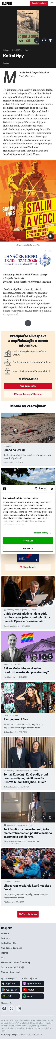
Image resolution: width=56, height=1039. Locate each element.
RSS (3, 957)
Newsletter (11, 825)
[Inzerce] (28, 260)
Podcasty (10, 610)
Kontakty (5, 938)
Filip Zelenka (8, 902)
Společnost (8, 664)
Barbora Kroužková (11, 787)
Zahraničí (7, 882)
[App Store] (10, 983)
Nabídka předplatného (11, 948)
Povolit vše (28, 541)
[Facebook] (4, 1010)
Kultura (6, 50)
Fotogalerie (8, 446)
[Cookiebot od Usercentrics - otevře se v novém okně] (35, 489)
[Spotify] (33, 996)
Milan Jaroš (8, 463)
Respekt (6, 63)
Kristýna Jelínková (11, 841)
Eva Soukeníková (25, 841)
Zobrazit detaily (41, 533)
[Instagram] (19, 1010)
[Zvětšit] (28, 27)
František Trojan (10, 677)
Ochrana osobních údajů (12, 967)
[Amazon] (10, 996)
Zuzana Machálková (11, 626)
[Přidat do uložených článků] (50, 438)
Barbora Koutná (10, 732)
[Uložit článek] (37, 40)
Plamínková (20, 825)
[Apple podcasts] (33, 983)
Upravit (26, 548)
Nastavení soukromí (10, 972)
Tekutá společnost (22, 771)
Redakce (5, 933)
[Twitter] (11, 1010)
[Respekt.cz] (7, 3)
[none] (51, 40)
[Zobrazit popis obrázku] (44, 40)
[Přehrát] (44, 602)
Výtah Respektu (21, 610)
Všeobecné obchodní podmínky (15, 962)
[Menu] (52, 3)
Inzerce (4, 953)
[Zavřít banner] (52, 489)
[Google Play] (10, 989)
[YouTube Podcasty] (33, 989)
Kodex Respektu (8, 943)
